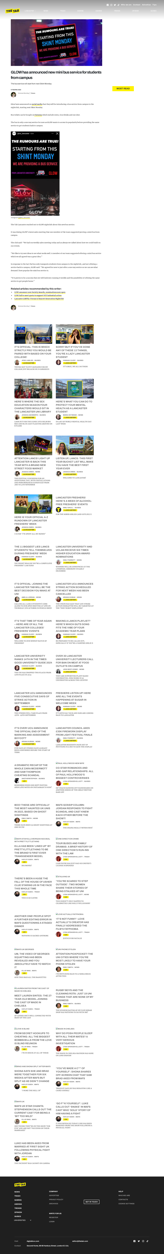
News (46, 11)
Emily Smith (27, 818)
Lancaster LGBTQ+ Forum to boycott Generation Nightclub (39, 299)
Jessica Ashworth (30, 415)
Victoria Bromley (23, 93)
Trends (117, 11)
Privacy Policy (56, 1199)
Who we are (126, 5)
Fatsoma (38, 115)
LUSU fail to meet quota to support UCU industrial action (38, 295)
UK (24, 781)
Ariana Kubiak (69, 597)
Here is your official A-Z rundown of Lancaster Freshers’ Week (31, 520)
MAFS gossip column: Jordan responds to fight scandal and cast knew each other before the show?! (74, 812)
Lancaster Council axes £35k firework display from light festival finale (74, 731)
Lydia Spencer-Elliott (73, 781)
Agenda (99, 11)
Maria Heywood (70, 415)
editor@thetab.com (80, 1241)
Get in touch (91, 1202)
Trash (62, 11)
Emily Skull (68, 508)
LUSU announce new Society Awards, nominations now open (39, 292)
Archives (53, 1204)
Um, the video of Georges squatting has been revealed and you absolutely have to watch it (32, 961)
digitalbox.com (33, 1241)
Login (52, 1221)
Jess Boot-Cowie (70, 669)
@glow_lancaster (24, 217)
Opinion (135, 11)
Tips (154, 5)
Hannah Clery (69, 360)
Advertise (146, 5)
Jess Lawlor (27, 360)
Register (53, 1217)
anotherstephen (29, 778)
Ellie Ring (26, 971)
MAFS (78, 822)
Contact (136, 5)
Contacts (123, 1199)
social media (37, 104)
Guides (154, 11)
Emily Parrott (69, 560)
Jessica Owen (28, 472)
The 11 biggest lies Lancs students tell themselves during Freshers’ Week (33, 550)
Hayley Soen (68, 822)
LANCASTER (28, 363)
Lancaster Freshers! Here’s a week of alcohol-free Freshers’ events (74, 501)
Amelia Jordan (28, 597)
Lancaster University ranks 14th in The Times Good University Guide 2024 (33, 659)
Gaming (80, 11)
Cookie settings (126, 1204)
